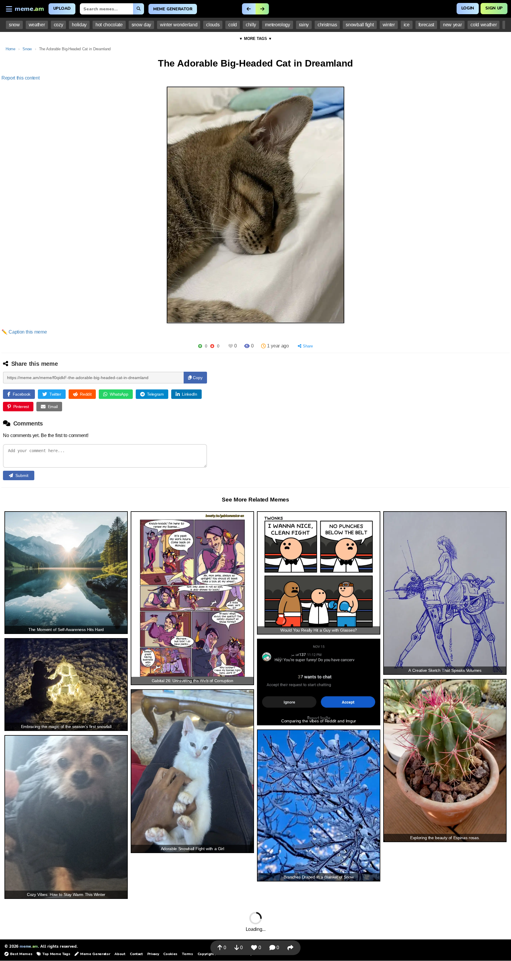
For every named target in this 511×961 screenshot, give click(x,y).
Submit (21, 475)
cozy (58, 24)
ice (407, 24)
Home (10, 49)
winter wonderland (178, 24)
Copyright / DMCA (213, 954)
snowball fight (359, 24)
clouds (212, 24)
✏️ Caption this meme (24, 331)
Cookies (170, 954)
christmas (327, 24)
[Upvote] (200, 346)
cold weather (483, 24)
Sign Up (494, 8)
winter (389, 24)
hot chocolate (109, 24)
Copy (197, 377)
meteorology (277, 24)
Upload (62, 8)
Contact (136, 954)
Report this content (20, 77)
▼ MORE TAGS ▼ (255, 38)
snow (14, 24)
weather (37, 24)
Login (467, 8)
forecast (426, 24)
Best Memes (21, 954)
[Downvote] (212, 346)
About (119, 954)
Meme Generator (172, 9)
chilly (251, 24)
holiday (79, 24)
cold (232, 24)
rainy (304, 24)
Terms (187, 954)
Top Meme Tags (56, 954)
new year (452, 24)
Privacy (153, 954)
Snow (27, 49)
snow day (141, 24)
